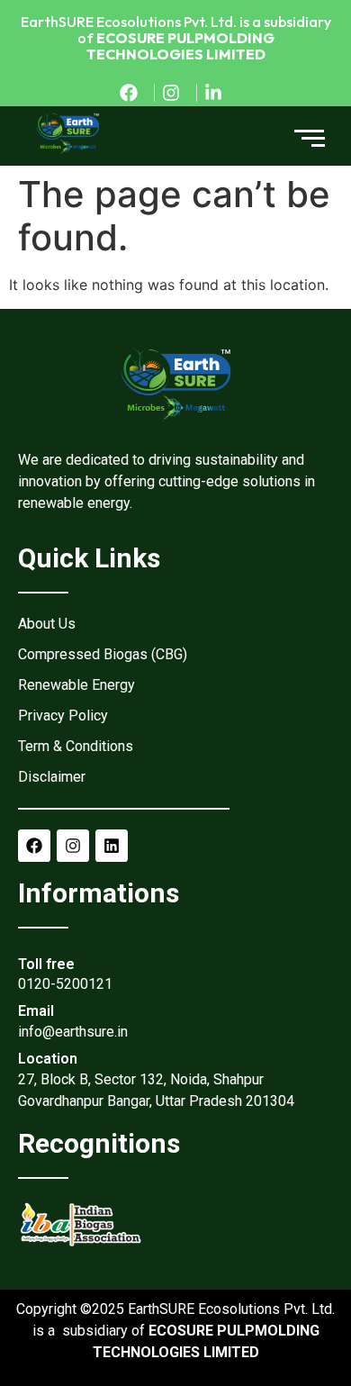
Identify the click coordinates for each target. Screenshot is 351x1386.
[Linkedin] (111, 845)
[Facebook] (34, 845)
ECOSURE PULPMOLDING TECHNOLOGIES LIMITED (180, 46)
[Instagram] (73, 845)
